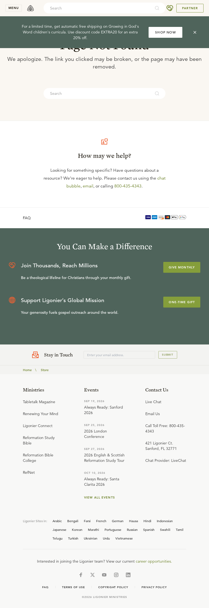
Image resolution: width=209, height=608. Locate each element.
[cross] (194, 32)
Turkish (73, 538)
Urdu (106, 538)
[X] (92, 574)
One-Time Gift (182, 302)
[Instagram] (116, 575)
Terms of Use (73, 587)
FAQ (27, 217)
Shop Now (165, 32)
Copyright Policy (113, 587)
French (101, 521)
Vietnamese (124, 538)
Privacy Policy (154, 587)
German (118, 521)
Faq (45, 587)
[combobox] (97, 8)
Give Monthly (182, 267)
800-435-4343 (128, 186)
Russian (132, 529)
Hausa (133, 521)
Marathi (93, 529)
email (88, 186)
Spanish (149, 529)
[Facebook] (81, 575)
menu (13, 8)
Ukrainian (90, 538)
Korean (77, 529)
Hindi (147, 521)
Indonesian (165, 521)
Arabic (57, 521)
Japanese (59, 529)
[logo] (30, 8)
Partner (190, 8)
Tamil (179, 529)
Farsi (87, 521)
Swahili (165, 529)
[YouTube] (104, 575)
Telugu (58, 538)
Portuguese (112, 529)
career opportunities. (154, 561)
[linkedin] (128, 575)
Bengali (72, 521)
